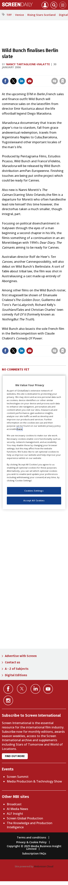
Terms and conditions (31, 837)
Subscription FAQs (34, 853)
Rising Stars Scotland (41, 15)
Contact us (12, 662)
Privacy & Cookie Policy (31, 842)
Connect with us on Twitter (22, 689)
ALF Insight (15, 814)
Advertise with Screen (21, 656)
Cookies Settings (33, 490)
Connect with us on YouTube (48, 689)
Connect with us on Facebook (8, 689)
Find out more (15, 756)
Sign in (17, 73)
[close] (37, 78)
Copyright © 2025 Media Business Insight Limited (34, 847)
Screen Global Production (25, 818)
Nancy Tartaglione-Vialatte (28, 64)
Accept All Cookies (33, 500)
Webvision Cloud (43, 866)
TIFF (9, 15)
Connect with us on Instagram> (8, 700)
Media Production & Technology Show (34, 781)
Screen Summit (18, 777)
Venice (19, 15)
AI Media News (17, 809)
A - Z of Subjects (17, 669)
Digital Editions (16, 675)
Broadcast (14, 804)
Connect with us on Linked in (35, 689)
